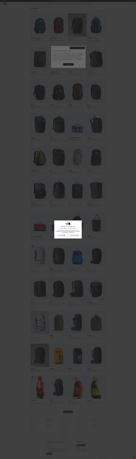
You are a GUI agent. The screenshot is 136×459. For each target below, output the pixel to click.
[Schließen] (79, 222)
